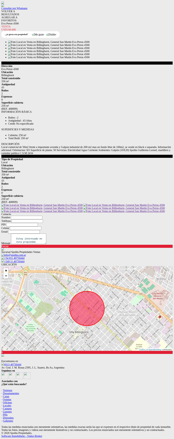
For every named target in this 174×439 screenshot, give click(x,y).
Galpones (8, 420)
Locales (7, 405)
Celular (5, 228)
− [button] (6, 276)
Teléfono (6, 221)
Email (4, 231)
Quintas (7, 399)
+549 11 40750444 (14, 261)
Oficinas (7, 402)
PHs (5, 414)
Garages (7, 411)
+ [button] (6, 270)
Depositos (8, 417)
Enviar (4, 246)
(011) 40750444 (12, 364)
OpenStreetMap (154, 349)
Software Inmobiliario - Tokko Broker (21, 436)
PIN (3, 224)
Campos (7, 408)
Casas (6, 396)
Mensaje (5, 243)
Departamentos (11, 393)
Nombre (5, 217)
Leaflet (142, 349)
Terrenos (7, 390)
